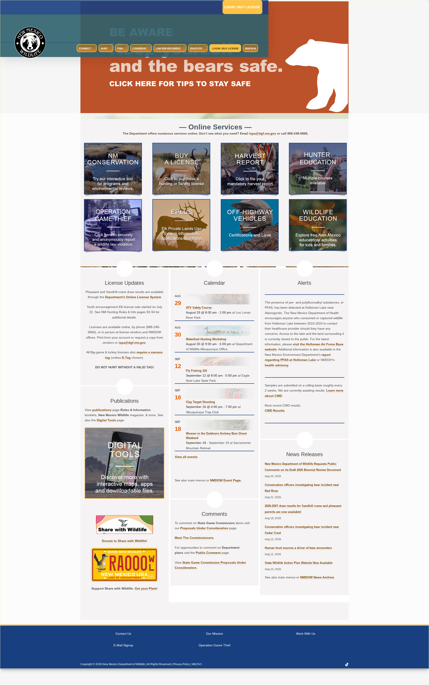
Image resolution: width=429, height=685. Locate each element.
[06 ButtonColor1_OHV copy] (249, 201)
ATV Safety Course (199, 307)
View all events (186, 457)
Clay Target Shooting (200, 402)
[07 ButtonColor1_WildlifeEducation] (317, 201)
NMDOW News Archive (317, 577)
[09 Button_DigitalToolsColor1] (124, 430)
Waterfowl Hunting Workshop (206, 339)
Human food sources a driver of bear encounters (298, 548)
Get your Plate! (146, 588)
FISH (120, 48)
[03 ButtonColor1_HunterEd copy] (317, 145)
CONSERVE (139, 48)
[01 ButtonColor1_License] (181, 145)
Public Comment (208, 552)
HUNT (104, 48)
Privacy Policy (181, 664)
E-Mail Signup (123, 645)
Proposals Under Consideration (204, 528)
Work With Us (305, 633)
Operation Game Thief (214, 645)
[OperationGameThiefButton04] (112, 201)
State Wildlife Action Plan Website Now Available (298, 563)
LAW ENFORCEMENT (168, 48)
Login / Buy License (242, 7)
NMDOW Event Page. (226, 480)
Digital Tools (106, 420)
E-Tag (126, 357)
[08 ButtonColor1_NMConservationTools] (112, 145)
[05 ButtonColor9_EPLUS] (181, 201)
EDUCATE (196, 48)
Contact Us (123, 633)
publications (101, 410)
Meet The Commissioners (194, 538)
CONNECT (85, 48)
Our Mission (214, 633)
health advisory (276, 365)
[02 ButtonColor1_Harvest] (249, 145)
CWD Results (275, 410)
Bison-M (250, 48)
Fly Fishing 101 (196, 370)
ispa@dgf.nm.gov (262, 133)
